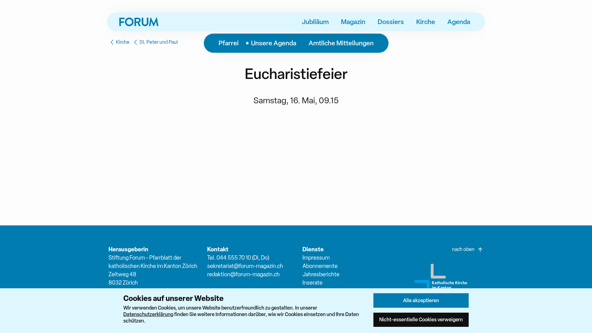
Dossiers (391, 21)
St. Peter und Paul (158, 42)
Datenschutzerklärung (148, 314)
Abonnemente (320, 265)
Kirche (425, 21)
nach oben (463, 249)
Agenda (458, 21)
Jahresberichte (320, 274)
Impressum (316, 257)
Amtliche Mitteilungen (341, 43)
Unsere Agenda (273, 43)
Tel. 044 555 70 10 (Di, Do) (238, 257)
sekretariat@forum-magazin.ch (245, 265)
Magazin (353, 21)
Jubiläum (315, 21)
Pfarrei (229, 43)
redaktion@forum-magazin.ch (243, 274)
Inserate (312, 282)
